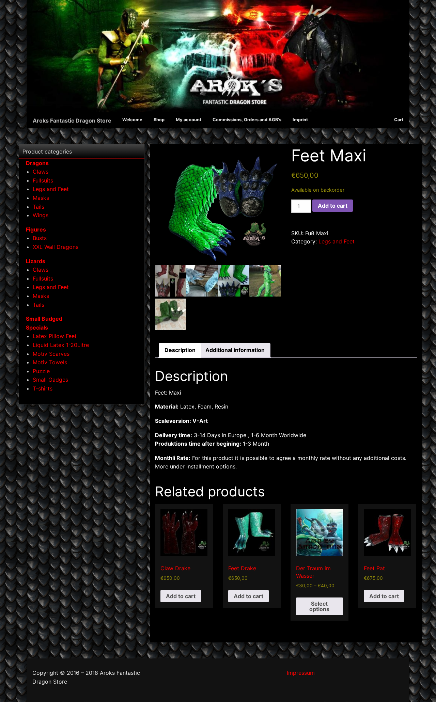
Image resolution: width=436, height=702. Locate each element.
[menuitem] (132, 120)
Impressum (301, 672)
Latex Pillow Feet (55, 336)
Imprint (300, 119)
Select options (319, 606)
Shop (159, 119)
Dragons (37, 163)
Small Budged (44, 318)
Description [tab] (180, 350)
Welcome (132, 119)
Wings (40, 215)
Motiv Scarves (51, 353)
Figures (36, 229)
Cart (398, 119)
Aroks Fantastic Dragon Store (72, 120)
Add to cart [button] (181, 596)
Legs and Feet (336, 241)
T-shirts (42, 388)
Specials (37, 327)
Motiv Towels (50, 362)
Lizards (35, 261)
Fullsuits (43, 180)
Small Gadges (50, 379)
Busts (40, 238)
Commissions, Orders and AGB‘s (247, 119)
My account (188, 119)
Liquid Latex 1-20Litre (61, 344)
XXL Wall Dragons (55, 246)
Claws (40, 171)
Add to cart (332, 205)
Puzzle (41, 371)
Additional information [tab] (235, 350)
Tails (38, 206)
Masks (41, 197)
